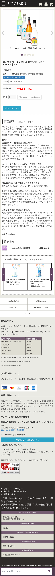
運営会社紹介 (9, 494)
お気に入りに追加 (11, 108)
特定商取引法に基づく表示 (15, 491)
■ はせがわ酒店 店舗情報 (12, 430)
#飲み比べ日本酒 (16, 82)
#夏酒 (5, 82)
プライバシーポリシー (13, 489)
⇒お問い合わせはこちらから (27, 440)
